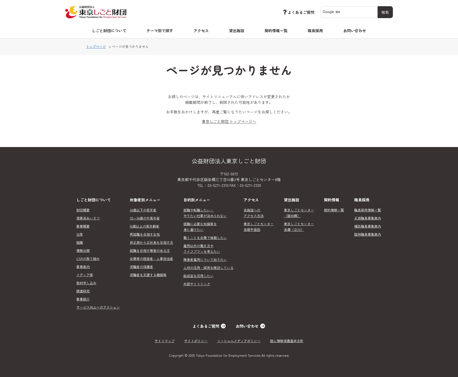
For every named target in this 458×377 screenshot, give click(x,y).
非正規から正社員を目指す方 (151, 242)
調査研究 (83, 291)
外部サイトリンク (196, 283)
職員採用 (315, 30)
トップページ (96, 46)
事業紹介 (83, 299)
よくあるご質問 (301, 12)
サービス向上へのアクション (98, 307)
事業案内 (83, 266)
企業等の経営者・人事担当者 (151, 258)
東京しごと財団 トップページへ (229, 121)
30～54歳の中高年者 (145, 218)
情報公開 (83, 250)
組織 (79, 242)
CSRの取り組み (88, 258)
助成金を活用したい (198, 275)
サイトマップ (165, 340)
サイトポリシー (196, 340)
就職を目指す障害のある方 (150, 250)
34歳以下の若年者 (143, 210)
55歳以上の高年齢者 (144, 226)
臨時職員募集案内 (367, 234)
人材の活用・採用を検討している (208, 267)
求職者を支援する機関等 (148, 274)
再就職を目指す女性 (145, 234)
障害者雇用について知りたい (205, 259)
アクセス (201, 30)
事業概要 (83, 226)
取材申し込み (86, 282)
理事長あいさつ (88, 218)
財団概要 (83, 210)
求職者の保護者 (141, 266)
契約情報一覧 (276, 30)
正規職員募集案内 (367, 218)
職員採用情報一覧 (367, 210)
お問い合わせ (354, 30)
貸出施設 (236, 30)
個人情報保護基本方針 (286, 340)
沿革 (79, 234)
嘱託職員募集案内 (367, 226)
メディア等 (84, 274)
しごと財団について (109, 30)
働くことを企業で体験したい (205, 237)
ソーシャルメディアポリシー (238, 340)
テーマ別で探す (159, 30)
